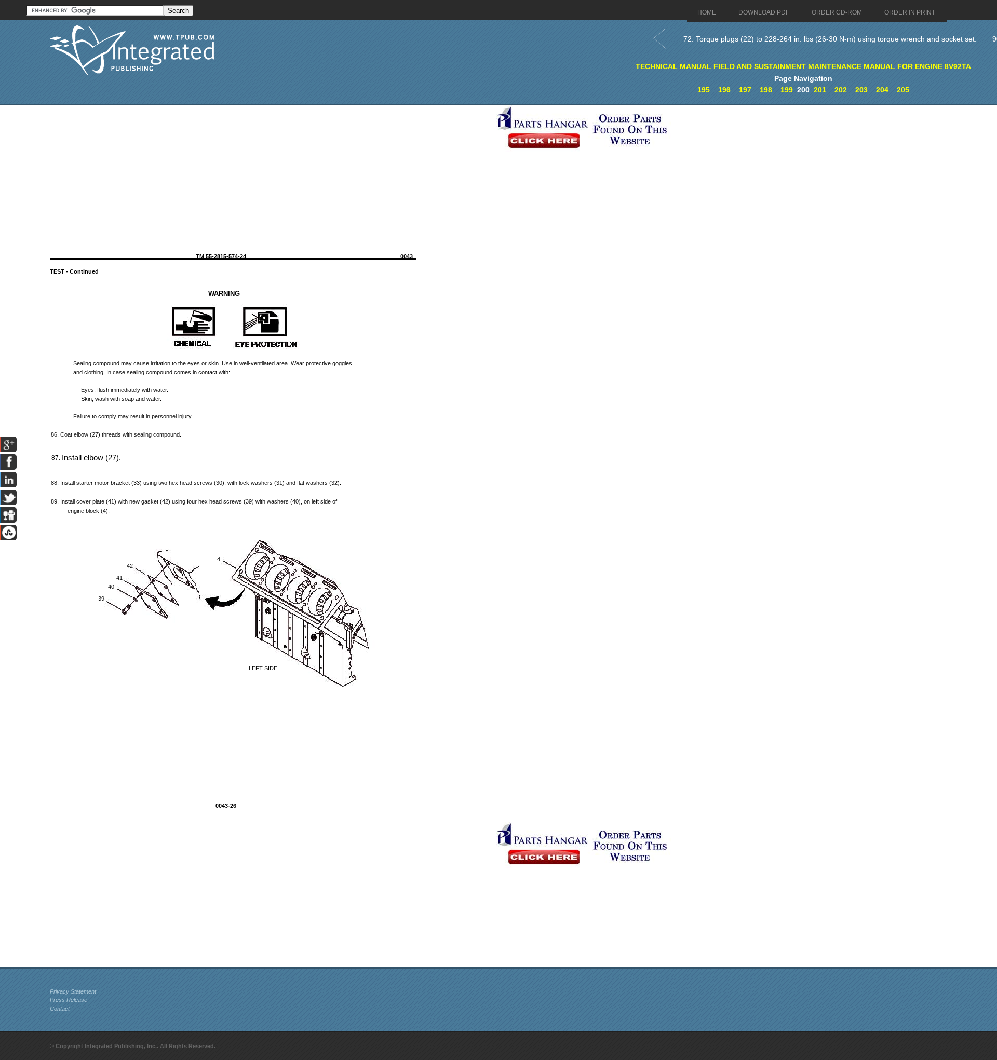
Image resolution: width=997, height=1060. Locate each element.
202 (840, 90)
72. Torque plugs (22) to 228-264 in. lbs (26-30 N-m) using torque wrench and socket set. (830, 39)
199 (786, 90)
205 (903, 90)
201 (820, 90)
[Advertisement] (270, 178)
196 (724, 90)
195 (703, 90)
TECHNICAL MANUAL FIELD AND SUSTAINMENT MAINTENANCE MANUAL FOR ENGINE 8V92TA (803, 66)
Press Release (68, 1000)
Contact (60, 1008)
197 (745, 90)
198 (766, 90)
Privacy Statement (73, 991)
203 (861, 90)
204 (882, 90)
